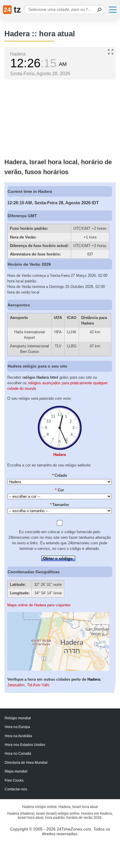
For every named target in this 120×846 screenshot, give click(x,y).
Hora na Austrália (18, 736)
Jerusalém (16, 685)
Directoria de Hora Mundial (26, 763)
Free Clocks (14, 780)
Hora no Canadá (18, 753)
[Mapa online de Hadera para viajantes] (58, 669)
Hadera (59, 454)
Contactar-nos (16, 789)
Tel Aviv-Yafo (38, 685)
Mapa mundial (16, 771)
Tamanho (59, 504)
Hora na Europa (17, 727)
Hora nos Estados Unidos (25, 745)
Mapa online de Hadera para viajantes (39, 605)
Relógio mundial (18, 718)
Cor (59, 490)
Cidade (59, 475)
